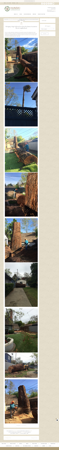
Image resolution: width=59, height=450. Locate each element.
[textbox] (47, 29)
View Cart (44, 33)
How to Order (22, 432)
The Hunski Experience (23, 425)
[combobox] (47, 28)
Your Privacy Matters (34, 448)
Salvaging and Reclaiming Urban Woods (12, 8)
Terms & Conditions (28, 448)
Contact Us (19, 433)
